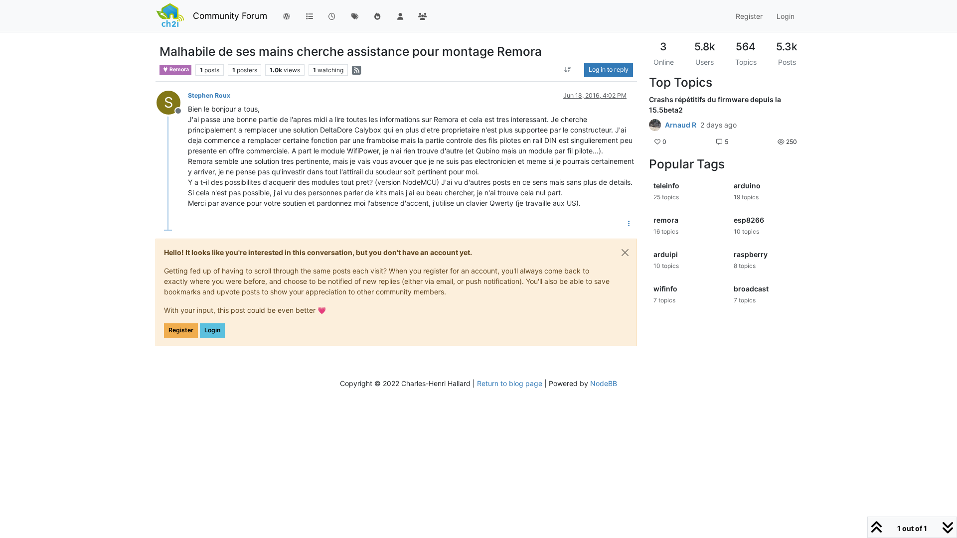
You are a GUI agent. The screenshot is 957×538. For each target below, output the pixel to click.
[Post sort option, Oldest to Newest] (568, 70)
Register (180, 330)
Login (212, 330)
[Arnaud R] (655, 125)
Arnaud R (680, 125)
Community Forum (230, 15)
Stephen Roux (209, 95)
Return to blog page (509, 383)
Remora (178, 69)
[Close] (625, 252)
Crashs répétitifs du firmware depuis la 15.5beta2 (715, 104)
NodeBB (603, 383)
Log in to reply (609, 69)
